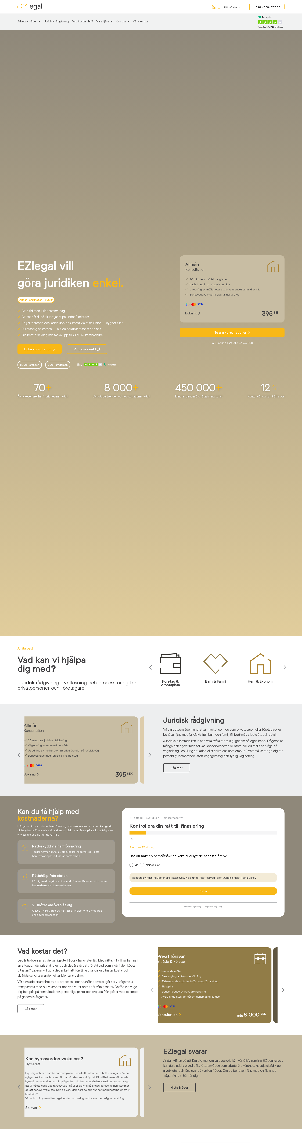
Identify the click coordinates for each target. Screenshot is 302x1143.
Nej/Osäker (153, 864)
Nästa (203, 891)
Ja (136, 864)
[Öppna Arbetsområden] (40, 21)
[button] (151, 667)
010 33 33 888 (233, 7)
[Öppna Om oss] (129, 21)
